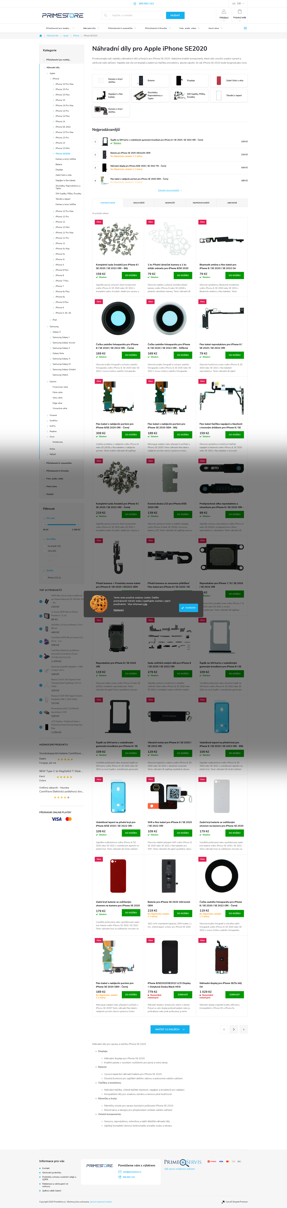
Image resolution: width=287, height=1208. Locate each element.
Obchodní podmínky (51, 1172)
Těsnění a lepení (63, 199)
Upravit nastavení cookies (101, 1202)
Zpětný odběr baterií (51, 1190)
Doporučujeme (108, 203)
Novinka (52, 555)
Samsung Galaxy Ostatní (64, 369)
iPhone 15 (60, 100)
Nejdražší (170, 203)
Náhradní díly (53, 67)
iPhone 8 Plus (62, 270)
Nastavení (119, 610)
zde (145, 604)
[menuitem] (57, 28)
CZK (239, 3)
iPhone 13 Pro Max (64, 132)
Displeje (59, 169)
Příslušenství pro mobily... (58, 59)
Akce (51, 551)
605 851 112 (129, 1177)
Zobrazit (183, 994)
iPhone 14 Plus (63, 116)
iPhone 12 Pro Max (64, 211)
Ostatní (50, 494)
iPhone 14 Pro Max (64, 105)
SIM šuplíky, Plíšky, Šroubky (68, 193)
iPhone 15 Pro (62, 89)
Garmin (53, 381)
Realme (53, 431)
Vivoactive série (60, 408)
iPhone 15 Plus (63, 94)
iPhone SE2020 (63, 153)
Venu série (57, 397)
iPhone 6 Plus (62, 302)
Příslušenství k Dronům (57, 470)
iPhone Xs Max (63, 248)
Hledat (175, 15)
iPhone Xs (60, 254)
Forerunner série (60, 387)
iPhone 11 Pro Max (64, 232)
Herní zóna (51, 486)
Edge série (57, 403)
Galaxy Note (58, 353)
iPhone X (60, 264)
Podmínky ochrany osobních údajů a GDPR (59, 1178)
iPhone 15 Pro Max (64, 84)
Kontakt (46, 1168)
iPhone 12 (60, 221)
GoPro (53, 426)
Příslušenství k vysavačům (59, 463)
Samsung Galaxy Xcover (64, 342)
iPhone (56, 78)
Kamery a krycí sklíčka (66, 159)
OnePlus (54, 420)
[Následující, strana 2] (234, 1029)
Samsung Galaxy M (62, 364)
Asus (52, 436)
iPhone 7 (60, 286)
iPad (55, 319)
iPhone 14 (60, 121)
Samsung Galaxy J (61, 337)
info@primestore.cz (132, 1171)
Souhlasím (190, 607)
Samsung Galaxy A (61, 358)
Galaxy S (57, 332)
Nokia (52, 448)
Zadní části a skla (63, 175)
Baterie (59, 164)
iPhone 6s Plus (63, 291)
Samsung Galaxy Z (61, 348)
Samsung (54, 326)
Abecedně (232, 203)
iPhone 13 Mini (63, 148)
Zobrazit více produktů (169, 190)
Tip (50, 560)
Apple (52, 73)
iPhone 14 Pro (62, 110)
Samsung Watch (60, 374)
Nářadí (53, 454)
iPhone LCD (54, 577)
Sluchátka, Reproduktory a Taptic (68, 187)
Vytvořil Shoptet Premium (237, 1202)
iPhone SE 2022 (63, 126)
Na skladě (54, 546)
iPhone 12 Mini (63, 227)
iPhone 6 (60, 307)
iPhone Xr (60, 259)
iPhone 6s (60, 296)
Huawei (53, 415)
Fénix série (57, 392)
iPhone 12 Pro (62, 216)
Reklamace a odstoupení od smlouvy (55, 1185)
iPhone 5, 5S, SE (63, 313)
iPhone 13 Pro (62, 137)
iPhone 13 (60, 142)
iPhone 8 (60, 275)
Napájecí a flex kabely (65, 180)
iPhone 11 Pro (62, 238)
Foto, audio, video (54, 478)
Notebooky (58, 442)
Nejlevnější (138, 203)
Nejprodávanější (201, 203)
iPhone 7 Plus (62, 280)
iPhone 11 (60, 243)
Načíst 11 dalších (167, 1029)
